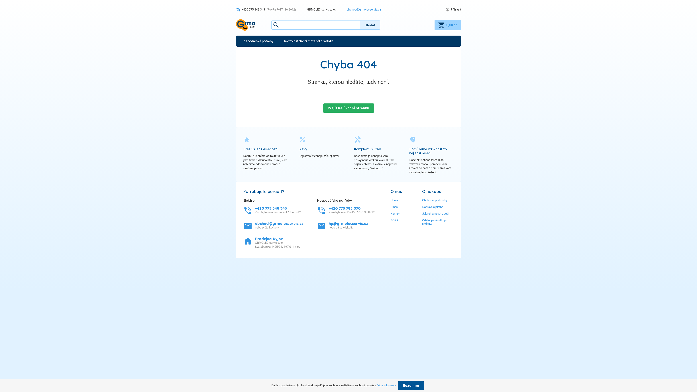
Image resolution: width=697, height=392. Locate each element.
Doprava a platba (432, 207)
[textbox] (325, 25)
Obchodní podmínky (434, 200)
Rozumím (411, 385)
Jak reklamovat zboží (435, 213)
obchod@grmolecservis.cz (364, 9)
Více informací (386, 385)
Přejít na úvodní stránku (348, 108)
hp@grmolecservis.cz (348, 223)
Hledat (370, 25)
